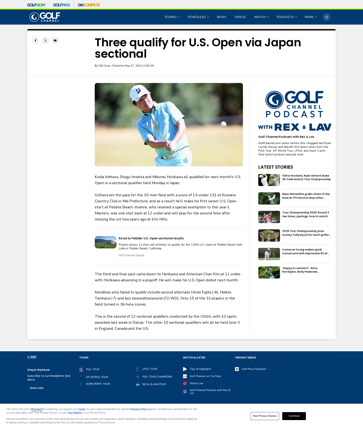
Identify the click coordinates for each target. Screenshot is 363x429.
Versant (37, 409)
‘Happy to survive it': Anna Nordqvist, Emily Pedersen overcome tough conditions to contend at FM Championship (303, 270)
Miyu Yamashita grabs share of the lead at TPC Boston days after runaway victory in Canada (306, 196)
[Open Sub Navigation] (179, 17)
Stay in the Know (38, 370)
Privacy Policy (139, 409)
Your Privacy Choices (265, 416)
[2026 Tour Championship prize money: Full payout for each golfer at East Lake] (269, 235)
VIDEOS (240, 17)
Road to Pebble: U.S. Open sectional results (151, 238)
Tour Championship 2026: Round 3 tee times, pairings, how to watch (305, 214)
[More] (326, 17)
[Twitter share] (45, 40)
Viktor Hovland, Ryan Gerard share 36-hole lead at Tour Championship (306, 177)
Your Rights (74, 412)
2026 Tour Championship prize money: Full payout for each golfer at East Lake (305, 233)
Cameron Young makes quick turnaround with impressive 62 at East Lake (304, 251)
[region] (181, 416)
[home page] (44, 17)
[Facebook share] (35, 40)
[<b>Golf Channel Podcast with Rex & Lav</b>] (294, 111)
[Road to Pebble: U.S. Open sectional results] (105, 242)
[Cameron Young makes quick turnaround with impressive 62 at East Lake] (269, 254)
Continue (294, 416)
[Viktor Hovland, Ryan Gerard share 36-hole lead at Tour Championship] (269, 180)
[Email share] (55, 40)
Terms (81, 409)
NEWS (221, 17)
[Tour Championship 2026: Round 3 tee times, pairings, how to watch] (269, 217)
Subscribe (36, 388)
